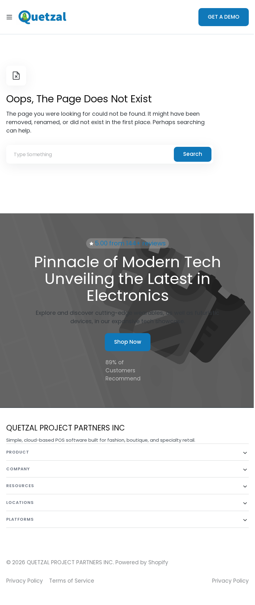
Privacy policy (225, 580)
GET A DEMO (219, 17)
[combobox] (109, 154)
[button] (9, 17)
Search (192, 154)
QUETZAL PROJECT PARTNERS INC (70, 562)
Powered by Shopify (141, 562)
